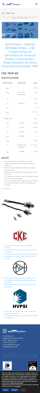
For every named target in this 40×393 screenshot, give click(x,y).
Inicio (5, 17)
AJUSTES (18, 386)
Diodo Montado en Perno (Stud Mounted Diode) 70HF (20, 64)
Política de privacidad (16, 383)
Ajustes (23, 390)
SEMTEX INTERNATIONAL (20, 46)
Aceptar (6, 390)
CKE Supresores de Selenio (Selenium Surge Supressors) (21, 254)
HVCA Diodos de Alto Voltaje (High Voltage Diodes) (19, 278)
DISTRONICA (13, 44)
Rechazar (14, 390)
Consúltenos (5, 189)
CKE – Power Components (16, 17)
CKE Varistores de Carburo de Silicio (15, 256)
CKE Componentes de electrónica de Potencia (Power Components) (20, 53)
